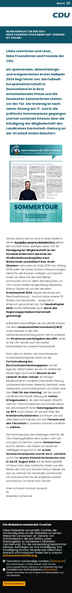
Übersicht (57, 561)
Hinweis (50, 570)
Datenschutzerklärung (20, 555)
